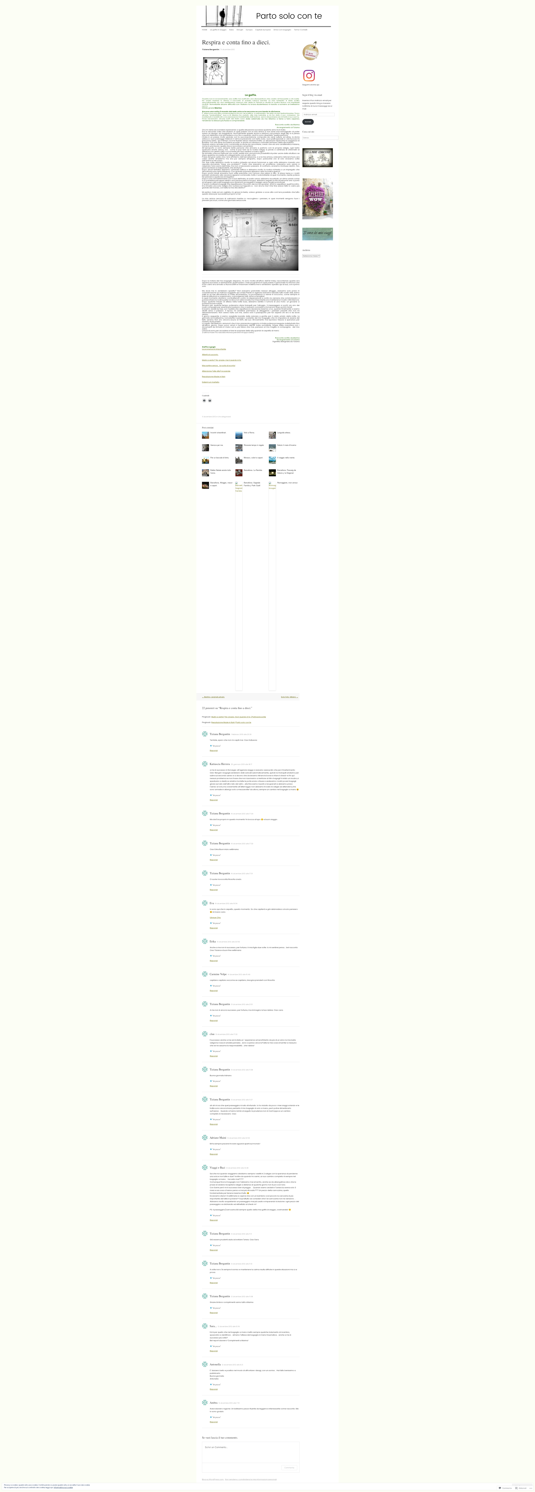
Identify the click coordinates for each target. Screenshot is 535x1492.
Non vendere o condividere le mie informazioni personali (251, 1479)
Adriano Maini (218, 1137)
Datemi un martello (210, 382)
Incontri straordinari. (218, 432)
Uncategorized (224, 416)
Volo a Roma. (249, 432)
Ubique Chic (215, 917)
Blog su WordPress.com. (213, 1479)
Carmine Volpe (218, 974)
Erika (213, 941)
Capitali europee (263, 29)
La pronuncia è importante (214, 349)
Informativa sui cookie (63, 1487)
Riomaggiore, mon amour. (287, 482)
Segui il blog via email (312, 94)
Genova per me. (216, 445)
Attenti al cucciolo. (210, 354)
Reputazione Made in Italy (213, 376)
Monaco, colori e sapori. (253, 457)
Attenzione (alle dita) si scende (216, 371)
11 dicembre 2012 (228, 49)
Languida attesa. (284, 432)
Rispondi (214, 750)
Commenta (289, 1467)
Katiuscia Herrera (220, 764)
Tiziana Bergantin (210, 49)
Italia (231, 29)
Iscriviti (308, 121)
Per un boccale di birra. (219, 457)
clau (212, 1034)
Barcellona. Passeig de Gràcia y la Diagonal (286, 471)
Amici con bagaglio (282, 29)
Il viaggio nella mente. (286, 457)
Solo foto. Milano (289, 697)
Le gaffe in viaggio (218, 29)
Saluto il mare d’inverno (286, 445)
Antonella (215, 1364)
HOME (204, 29)
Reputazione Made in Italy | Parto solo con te (231, 722)
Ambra (213, 1402)
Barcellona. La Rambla (253, 470)
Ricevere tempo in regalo (254, 445)
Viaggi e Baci (217, 1167)
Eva (212, 903)
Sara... (213, 1326)
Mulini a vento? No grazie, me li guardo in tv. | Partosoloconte (238, 717)
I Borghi (239, 29)
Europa (249, 29)
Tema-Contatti (300, 29)
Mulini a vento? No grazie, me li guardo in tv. (221, 360)
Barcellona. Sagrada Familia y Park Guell (252, 484)
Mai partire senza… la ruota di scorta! (218, 365)
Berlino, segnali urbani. (213, 697)
